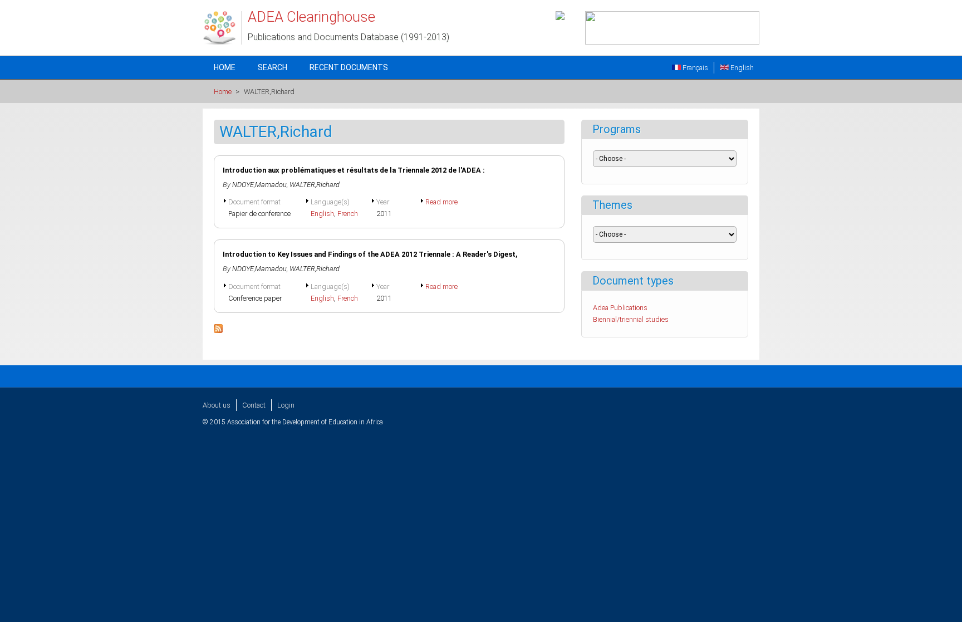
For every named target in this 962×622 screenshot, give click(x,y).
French (347, 213)
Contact (254, 405)
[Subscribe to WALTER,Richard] (218, 330)
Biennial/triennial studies (631, 319)
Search (272, 67)
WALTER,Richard (314, 184)
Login (286, 405)
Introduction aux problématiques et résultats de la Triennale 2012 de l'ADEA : (354, 170)
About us (216, 405)
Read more (441, 202)
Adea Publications (620, 307)
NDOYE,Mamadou (259, 184)
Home (224, 67)
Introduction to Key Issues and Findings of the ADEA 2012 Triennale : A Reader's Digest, (370, 254)
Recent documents (349, 67)
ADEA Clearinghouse (311, 16)
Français (694, 67)
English (741, 67)
